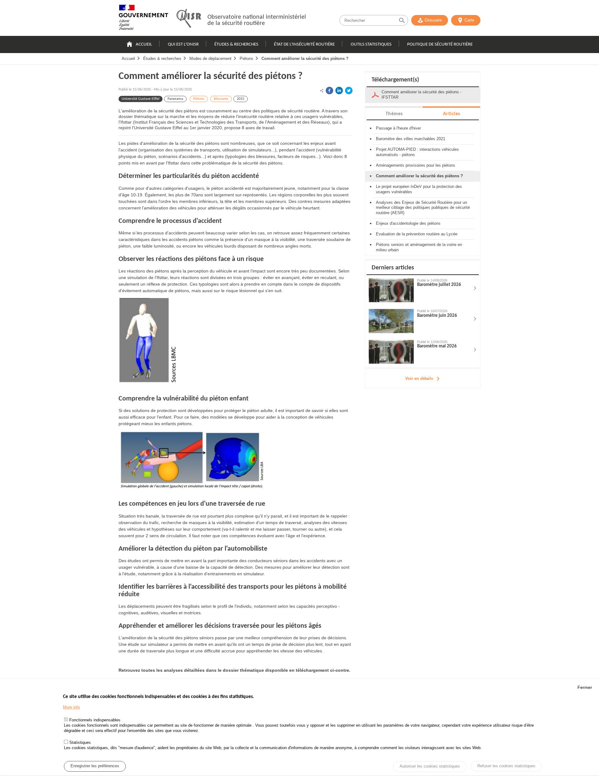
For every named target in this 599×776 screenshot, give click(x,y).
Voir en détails (419, 378)
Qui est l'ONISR (183, 44)
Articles (451, 113)
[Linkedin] (339, 90)
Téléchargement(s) (395, 80)
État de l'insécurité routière (304, 44)
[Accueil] (143, 19)
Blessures (221, 99)
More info (71, 707)
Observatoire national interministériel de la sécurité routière (256, 20)
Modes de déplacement (210, 58)
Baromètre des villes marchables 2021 (410, 138)
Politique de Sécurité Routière (440, 44)
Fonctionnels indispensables (94, 720)
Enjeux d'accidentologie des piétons (408, 223)
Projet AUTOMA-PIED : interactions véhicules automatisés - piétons (417, 152)
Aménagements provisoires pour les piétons (415, 165)
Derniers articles (393, 268)
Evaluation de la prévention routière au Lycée (416, 234)
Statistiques (80, 742)
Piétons (246, 58)
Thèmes (394, 113)
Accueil (144, 44)
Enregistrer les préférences (95, 766)
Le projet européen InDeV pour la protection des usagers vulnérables (419, 189)
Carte (469, 20)
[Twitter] (349, 90)
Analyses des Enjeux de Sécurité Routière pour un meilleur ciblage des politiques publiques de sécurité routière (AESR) (423, 207)
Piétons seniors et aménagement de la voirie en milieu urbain (419, 247)
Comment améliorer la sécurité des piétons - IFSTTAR (421, 95)
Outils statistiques (371, 44)
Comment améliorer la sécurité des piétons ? (304, 58)
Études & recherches (236, 44)
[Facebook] (329, 90)
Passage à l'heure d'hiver (398, 128)
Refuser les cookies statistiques (506, 766)
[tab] (394, 113)
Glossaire (433, 20)
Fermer (584, 687)
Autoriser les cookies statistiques (430, 766)
